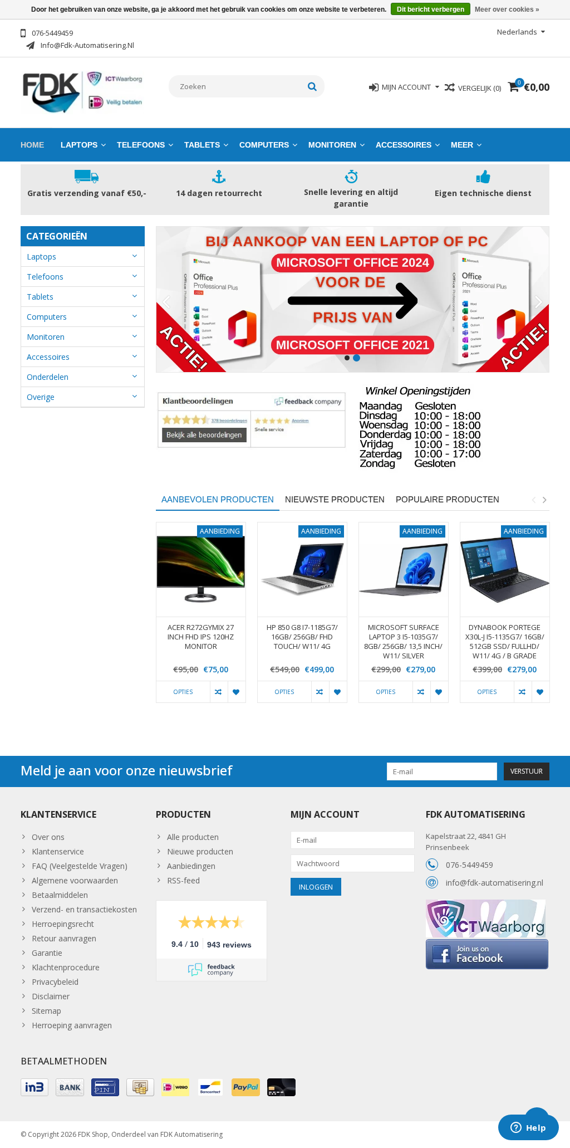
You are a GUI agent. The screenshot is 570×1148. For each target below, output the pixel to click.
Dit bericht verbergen (430, 9)
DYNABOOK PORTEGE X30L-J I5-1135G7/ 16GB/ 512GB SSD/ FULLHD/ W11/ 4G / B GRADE (504, 642)
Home (32, 144)
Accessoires (403, 144)
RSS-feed (183, 880)
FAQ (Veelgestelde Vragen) (79, 866)
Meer (462, 144)
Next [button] (544, 499)
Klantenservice (58, 851)
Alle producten (193, 837)
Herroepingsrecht (63, 924)
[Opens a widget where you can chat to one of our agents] (528, 1128)
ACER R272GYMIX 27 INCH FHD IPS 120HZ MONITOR (201, 637)
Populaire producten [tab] (447, 499)
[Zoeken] (313, 86)
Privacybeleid (55, 981)
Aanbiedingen (191, 866)
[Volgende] (539, 302)
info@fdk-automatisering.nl (494, 882)
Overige (41, 397)
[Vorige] (166, 302)
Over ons (48, 837)
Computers (264, 144)
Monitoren (332, 144)
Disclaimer (51, 996)
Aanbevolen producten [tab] (217, 499)
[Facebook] (487, 943)
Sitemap (46, 1010)
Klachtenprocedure (66, 967)
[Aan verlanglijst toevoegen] (236, 691)
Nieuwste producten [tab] (335, 499)
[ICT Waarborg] (486, 905)
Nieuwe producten (200, 851)
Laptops (79, 144)
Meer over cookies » (507, 9)
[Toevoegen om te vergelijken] (219, 691)
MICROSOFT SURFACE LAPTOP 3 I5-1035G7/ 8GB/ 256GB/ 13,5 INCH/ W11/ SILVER (403, 642)
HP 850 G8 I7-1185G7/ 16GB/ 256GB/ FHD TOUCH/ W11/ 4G (302, 637)
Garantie (47, 952)
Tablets (202, 144)
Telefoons (141, 144)
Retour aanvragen (64, 938)
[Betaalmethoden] (34, 1087)
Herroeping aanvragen (72, 1025)
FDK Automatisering (191, 1134)
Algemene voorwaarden (75, 880)
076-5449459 (469, 864)
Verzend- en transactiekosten (84, 909)
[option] (201, 618)
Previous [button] (533, 499)
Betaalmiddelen (60, 895)
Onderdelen (47, 377)
